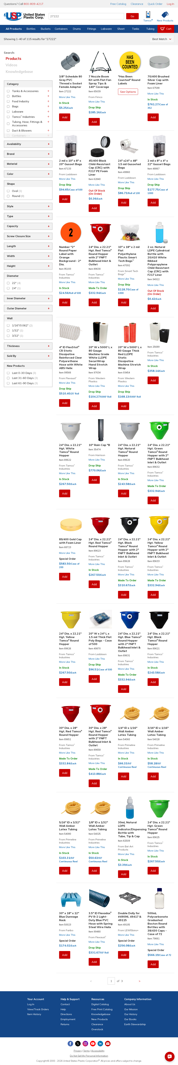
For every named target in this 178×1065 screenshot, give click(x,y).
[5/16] (71, 807)
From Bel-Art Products (125, 848)
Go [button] (132, 16)
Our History (130, 1014)
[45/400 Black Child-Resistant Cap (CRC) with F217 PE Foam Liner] (101, 146)
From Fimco (95, 97)
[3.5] (101, 898)
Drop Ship (95, 107)
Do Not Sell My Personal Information (89, 1055)
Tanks (135, 28)
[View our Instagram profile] (85, 1043)
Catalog (118, 4)
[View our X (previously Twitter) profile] (77, 1043)
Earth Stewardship (135, 1024)
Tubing (150, 28)
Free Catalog (101, 1009)
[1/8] (101, 807)
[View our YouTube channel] (92, 1043)
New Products (99, 1019)
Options (128, 91)
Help (63, 1009)
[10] (130, 232)
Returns (65, 1024)
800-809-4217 (33, 4)
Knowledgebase (19, 71)
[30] (71, 713)
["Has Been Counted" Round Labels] (130, 62)
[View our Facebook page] (70, 1043)
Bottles (30, 28)
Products (13, 58)
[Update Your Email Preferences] (107, 1043)
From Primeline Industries (126, 746)
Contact (65, 1004)
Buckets (46, 28)
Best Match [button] (159, 39)
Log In (170, 4)
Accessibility (97, 1050)
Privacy (78, 1050)
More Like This (67, 97)
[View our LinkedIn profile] (100, 1043)
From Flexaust (67, 378)
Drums (77, 28)
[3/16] (160, 713)
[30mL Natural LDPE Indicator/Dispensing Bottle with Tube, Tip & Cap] (130, 807)
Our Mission (131, 1009)
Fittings (91, 28)
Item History (34, 1014)
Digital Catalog (100, 1004)
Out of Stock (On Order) (97, 192)
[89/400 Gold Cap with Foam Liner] (71, 524)
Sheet (121, 28)
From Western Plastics (97, 380)
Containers (61, 28)
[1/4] (130, 713)
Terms (86, 1050)
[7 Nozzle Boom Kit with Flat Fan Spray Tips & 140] (101, 62)
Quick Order (155, 4)
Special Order (67, 558)
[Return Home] (24, 17)
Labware (106, 28)
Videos (11, 65)
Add (64, 117)
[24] (130, 146)
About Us (129, 1004)
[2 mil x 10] (71, 146)
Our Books (130, 1019)
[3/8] (71, 62)
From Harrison (97, 455)
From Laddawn (68, 174)
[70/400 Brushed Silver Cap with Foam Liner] (160, 62)
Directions (66, 1014)
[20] (101, 332)
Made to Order (98, 288)
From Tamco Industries (67, 276)
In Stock (64, 103)
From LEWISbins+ (128, 930)
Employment (68, 1019)
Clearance (137, 4)
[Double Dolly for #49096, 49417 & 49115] (130, 898)
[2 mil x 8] (160, 146)
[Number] (71, 232)
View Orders (38, 1009)
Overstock (97, 1029)
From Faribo (66, 930)
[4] (71, 332)
